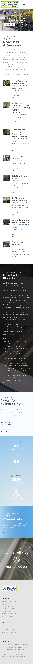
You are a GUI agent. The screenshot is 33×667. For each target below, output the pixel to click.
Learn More (15, 97)
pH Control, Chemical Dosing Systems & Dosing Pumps (21, 106)
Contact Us (6, 636)
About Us (5, 626)
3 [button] (6, 431)
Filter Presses (18, 156)
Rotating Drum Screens (19, 177)
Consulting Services (17, 243)
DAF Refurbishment (24, 202)
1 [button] (1, 431)
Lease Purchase (22, 85)
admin (15, 85)
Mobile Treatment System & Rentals (21, 221)
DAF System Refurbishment (19, 199)
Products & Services (9, 632)
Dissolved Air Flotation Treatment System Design (19, 133)
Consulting (21, 246)
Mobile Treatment (23, 224)
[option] (14, 417)
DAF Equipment (22, 112)
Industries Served (8, 629)
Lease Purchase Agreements (19, 82)
